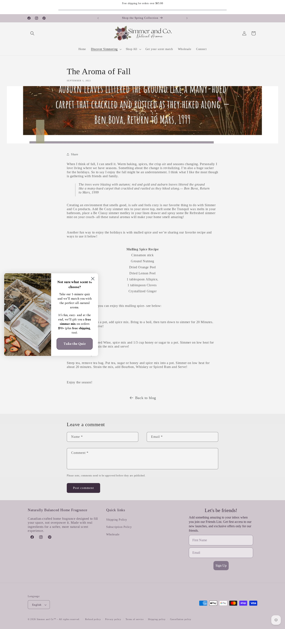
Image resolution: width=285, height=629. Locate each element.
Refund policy (93, 619)
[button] (32, 33)
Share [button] (74, 154)
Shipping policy (157, 619)
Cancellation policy (180, 619)
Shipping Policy (116, 519)
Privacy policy (113, 619)
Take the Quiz (74, 343)
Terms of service (135, 619)
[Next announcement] (187, 18)
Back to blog (145, 398)
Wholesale (112, 534)
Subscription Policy (119, 527)
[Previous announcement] (98, 18)
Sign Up (221, 565)
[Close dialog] (92, 278)
